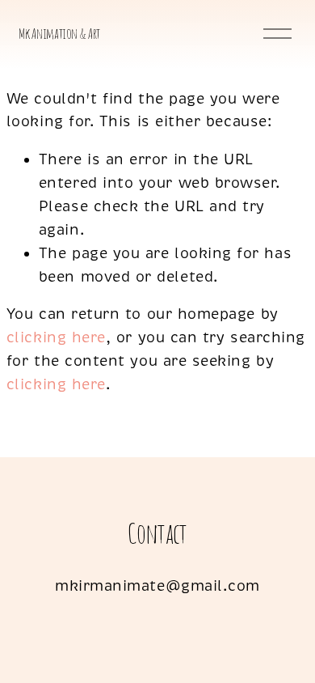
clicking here (56, 337)
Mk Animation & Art (59, 33)
